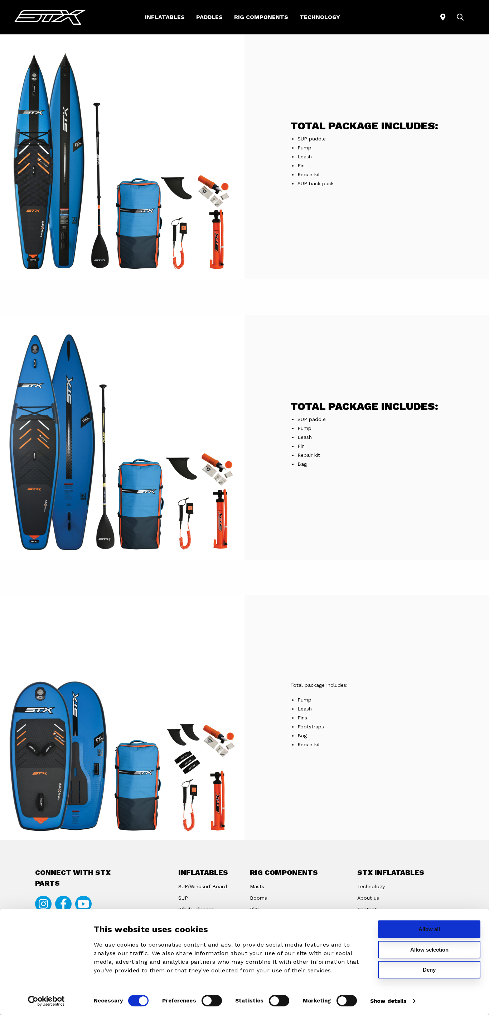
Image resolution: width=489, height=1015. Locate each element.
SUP (183, 898)
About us (368, 898)
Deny (429, 970)
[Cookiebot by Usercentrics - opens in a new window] (46, 1001)
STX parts (50, 17)
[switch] (212, 1000)
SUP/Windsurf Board (202, 886)
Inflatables (165, 17)
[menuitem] (164, 17)
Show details (388, 1001)
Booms (258, 898)
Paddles (209, 17)
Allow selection (429, 950)
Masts (257, 886)
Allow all (429, 929)
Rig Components (261, 17)
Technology (320, 17)
